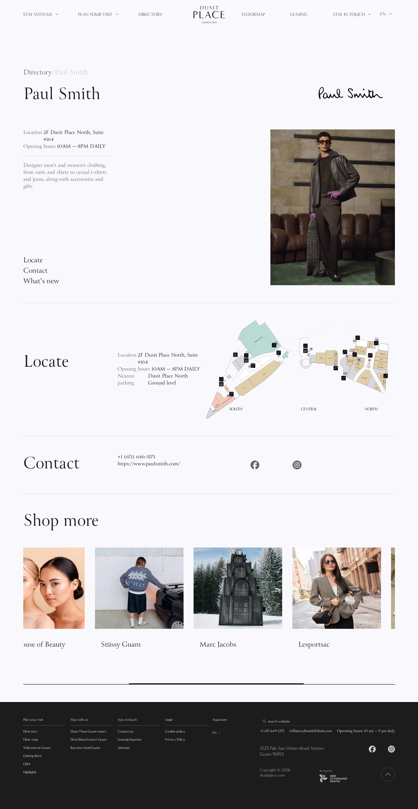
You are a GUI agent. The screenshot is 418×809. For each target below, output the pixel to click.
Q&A (27, 764)
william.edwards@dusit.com (310, 731)
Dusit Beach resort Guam (89, 739)
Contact (35, 271)
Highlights (30, 772)
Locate (33, 260)
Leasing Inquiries (129, 739)
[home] (209, 14)
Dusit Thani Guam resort (88, 731)
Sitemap (124, 748)
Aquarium (219, 719)
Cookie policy (175, 731)
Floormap (253, 14)
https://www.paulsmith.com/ (149, 464)
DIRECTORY (150, 14)
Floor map (30, 739)
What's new (41, 281)
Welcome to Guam (37, 748)
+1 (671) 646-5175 (136, 457)
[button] (41, 14)
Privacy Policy (175, 739)
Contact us (125, 731)
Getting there (32, 756)
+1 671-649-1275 (272, 731)
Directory (37, 73)
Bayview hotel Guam (85, 748)
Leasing (298, 14)
